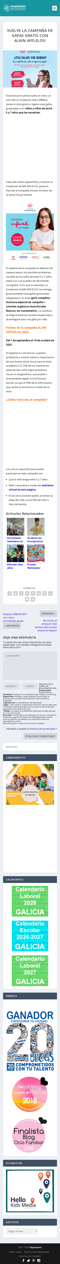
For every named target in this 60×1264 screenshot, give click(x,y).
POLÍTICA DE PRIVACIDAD (36, 1252)
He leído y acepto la (32, 728)
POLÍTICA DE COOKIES (30, 1256)
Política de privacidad (43, 728)
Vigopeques (35, 1247)
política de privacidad (27, 723)
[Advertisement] (30, 145)
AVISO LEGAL (15, 1252)
